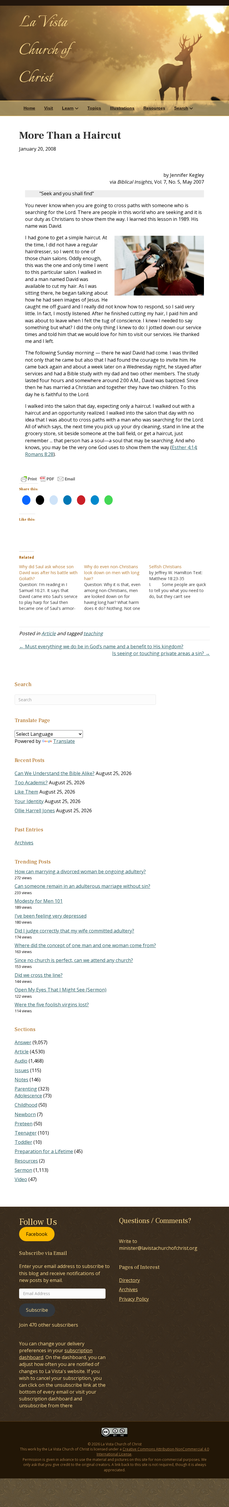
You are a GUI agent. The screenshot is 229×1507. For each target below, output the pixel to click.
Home (29, 108)
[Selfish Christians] (181, 581)
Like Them (26, 791)
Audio (21, 1061)
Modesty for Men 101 (39, 901)
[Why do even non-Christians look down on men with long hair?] (116, 587)
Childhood (26, 1105)
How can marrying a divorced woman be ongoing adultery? (80, 871)
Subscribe (37, 1310)
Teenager (26, 1133)
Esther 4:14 (184, 447)
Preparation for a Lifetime (44, 1151)
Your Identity (29, 801)
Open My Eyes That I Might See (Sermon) (60, 989)
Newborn (25, 1114)
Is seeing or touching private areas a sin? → (161, 653)
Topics (94, 108)
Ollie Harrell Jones (35, 810)
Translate (64, 741)
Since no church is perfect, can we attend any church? (74, 960)
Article (48, 633)
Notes (21, 1079)
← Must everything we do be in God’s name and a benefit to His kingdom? (101, 646)
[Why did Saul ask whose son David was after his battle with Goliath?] (51, 587)
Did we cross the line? (39, 975)
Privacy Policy (134, 1299)
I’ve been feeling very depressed (50, 916)
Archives (24, 842)
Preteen (24, 1123)
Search (181, 108)
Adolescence (28, 1095)
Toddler (23, 1142)
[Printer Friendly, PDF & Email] (48, 478)
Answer (23, 1042)
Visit (48, 108)
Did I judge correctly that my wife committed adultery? (74, 930)
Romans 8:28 (39, 454)
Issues (22, 1070)
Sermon (23, 1170)
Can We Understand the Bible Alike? (55, 773)
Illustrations (122, 108)
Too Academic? (31, 782)
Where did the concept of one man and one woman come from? (85, 945)
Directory (129, 1280)
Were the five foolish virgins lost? (52, 1004)
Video (21, 1179)
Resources (154, 108)
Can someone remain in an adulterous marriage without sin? (82, 886)
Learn (68, 108)
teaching (93, 633)
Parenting (26, 1089)
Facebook (36, 1234)
